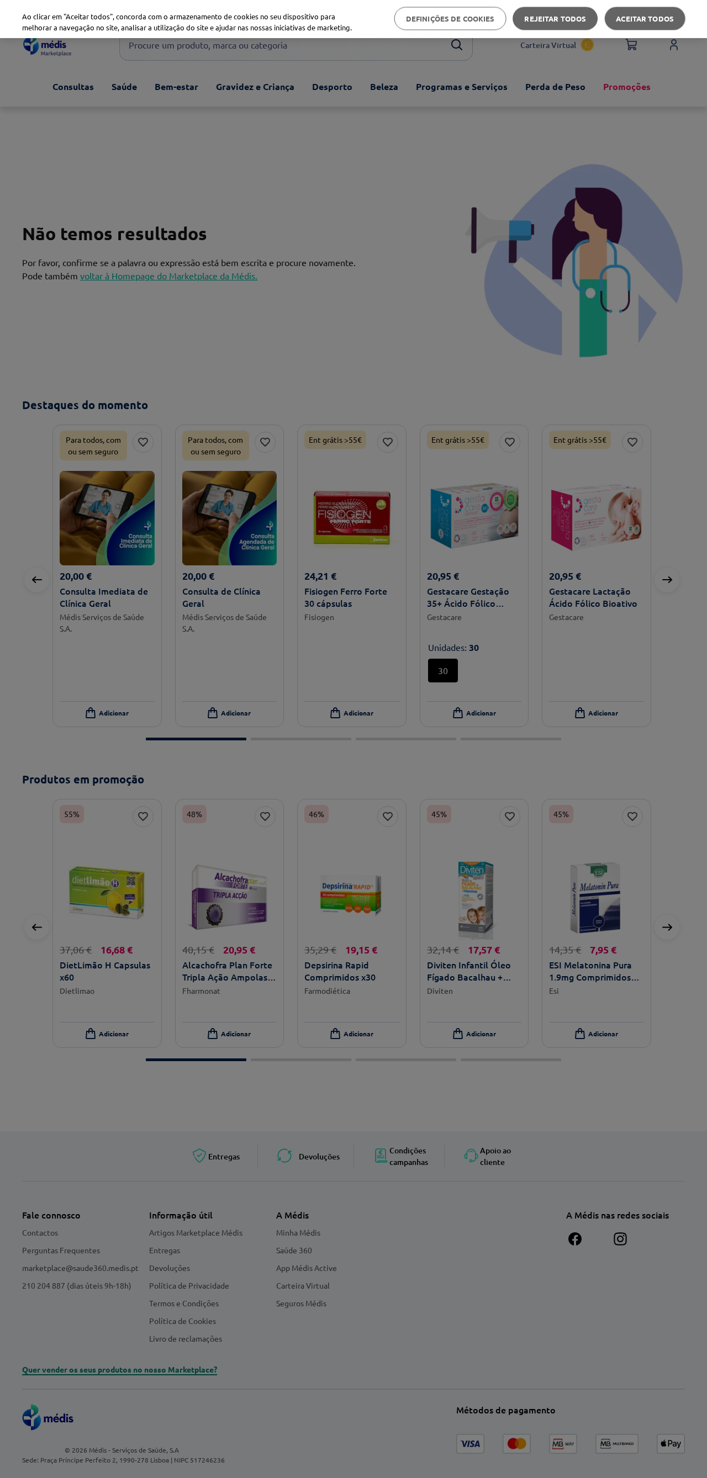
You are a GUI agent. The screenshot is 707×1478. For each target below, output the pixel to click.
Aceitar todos (645, 18)
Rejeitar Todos (555, 18)
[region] (353, 19)
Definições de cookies (450, 18)
